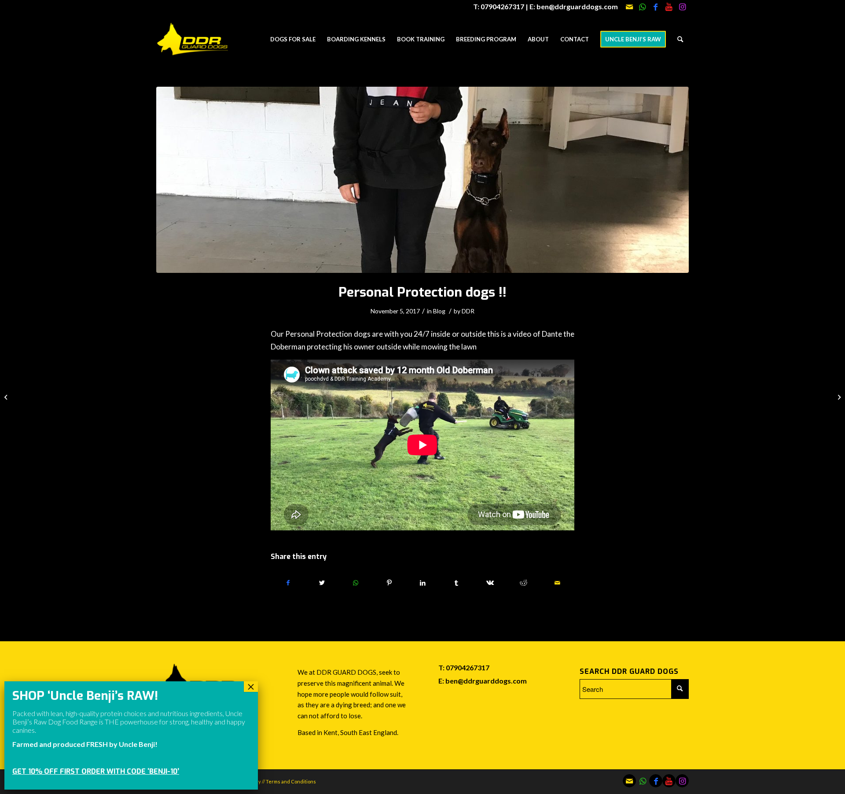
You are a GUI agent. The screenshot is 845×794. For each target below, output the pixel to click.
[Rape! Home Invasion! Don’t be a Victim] (7, 397)
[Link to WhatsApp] (642, 6)
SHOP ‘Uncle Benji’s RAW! (85, 695)
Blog (439, 311)
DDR (468, 311)
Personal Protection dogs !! (422, 292)
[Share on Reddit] (523, 583)
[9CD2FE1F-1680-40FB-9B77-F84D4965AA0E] (422, 180)
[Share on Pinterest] (388, 583)
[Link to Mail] (629, 6)
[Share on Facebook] (288, 583)
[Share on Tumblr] (456, 583)
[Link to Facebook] (655, 6)
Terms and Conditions (291, 781)
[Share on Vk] (490, 583)
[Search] (680, 39)
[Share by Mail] (557, 583)
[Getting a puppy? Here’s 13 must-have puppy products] (838, 397)
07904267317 (467, 667)
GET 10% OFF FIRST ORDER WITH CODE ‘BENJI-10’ (95, 771)
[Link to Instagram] (682, 6)
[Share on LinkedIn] (422, 583)
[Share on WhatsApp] (355, 583)
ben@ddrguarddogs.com (486, 680)
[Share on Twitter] (321, 583)
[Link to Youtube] (668, 6)
